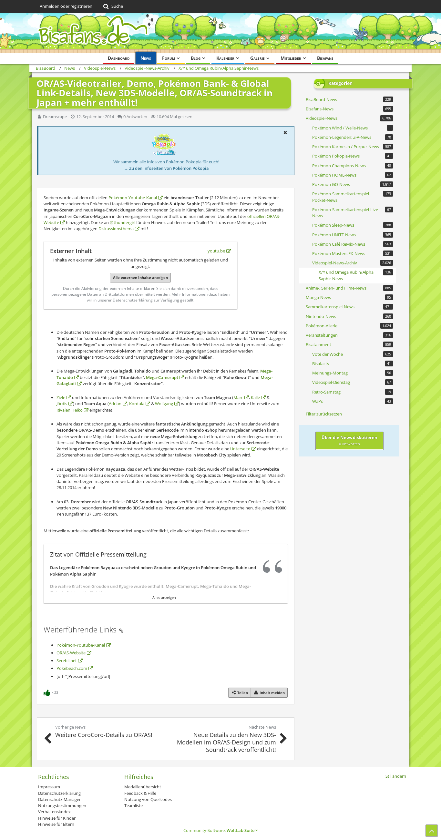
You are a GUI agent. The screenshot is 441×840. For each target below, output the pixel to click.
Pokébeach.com (71, 668)
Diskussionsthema (116, 228)
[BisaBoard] (220, 33)
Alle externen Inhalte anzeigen (140, 277)
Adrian (115, 403)
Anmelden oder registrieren (66, 6)
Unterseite (240, 449)
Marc (238, 397)
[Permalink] (121, 629)
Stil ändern (395, 776)
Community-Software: (220, 830)
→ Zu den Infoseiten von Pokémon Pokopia (166, 168)
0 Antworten (135, 116)
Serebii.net (66, 660)
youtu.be (216, 251)
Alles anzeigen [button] (164, 597)
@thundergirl (122, 222)
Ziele (60, 397)
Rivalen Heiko (69, 410)
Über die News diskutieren (349, 440)
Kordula (136, 403)
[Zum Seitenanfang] (432, 831)
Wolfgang (164, 403)
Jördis (61, 403)
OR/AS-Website (71, 653)
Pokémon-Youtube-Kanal (132, 197)
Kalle (255, 397)
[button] (285, 132)
